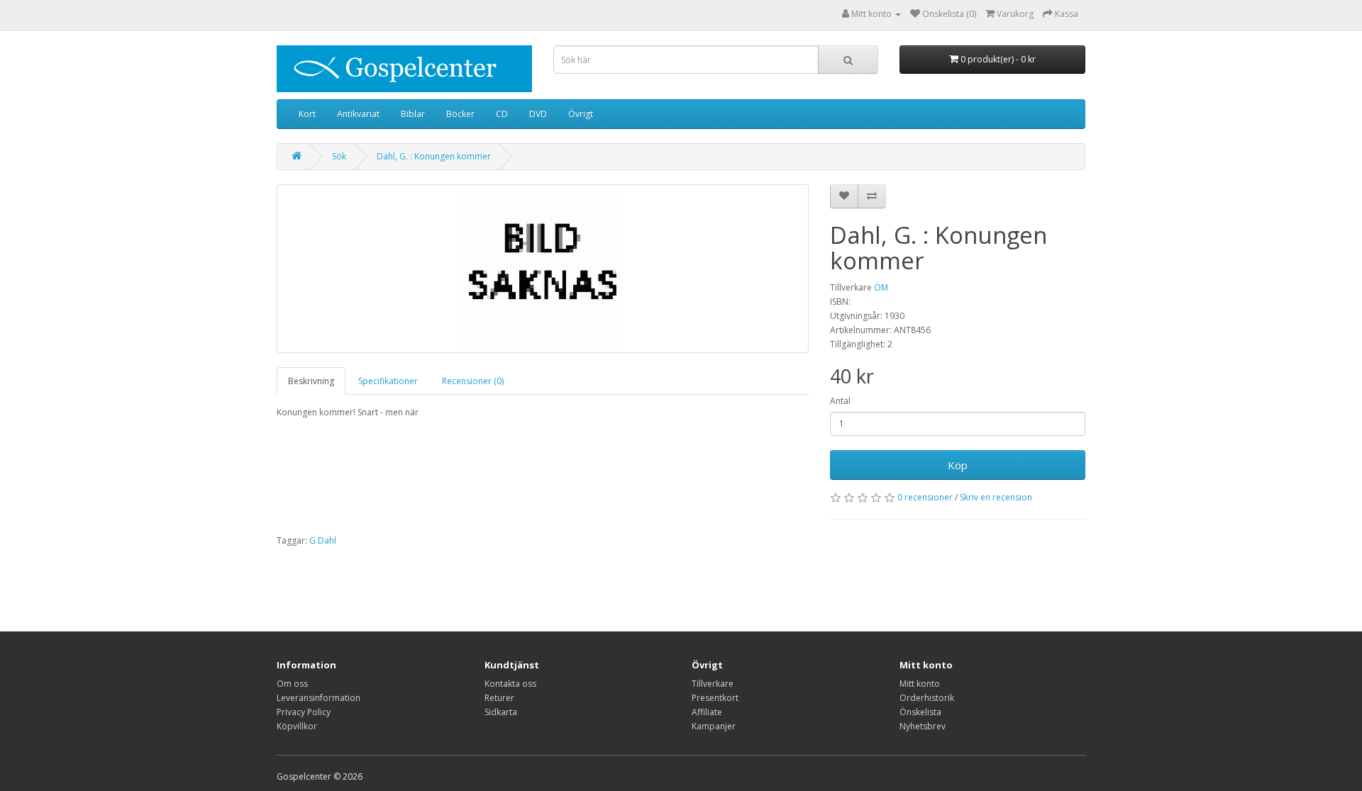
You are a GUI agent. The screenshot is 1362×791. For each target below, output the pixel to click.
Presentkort (715, 698)
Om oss (292, 684)
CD (502, 114)
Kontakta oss (510, 684)
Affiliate (707, 712)
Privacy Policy (304, 712)
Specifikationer (388, 381)
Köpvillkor (297, 726)
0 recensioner (925, 497)
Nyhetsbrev (922, 726)
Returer (499, 698)
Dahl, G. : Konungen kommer (434, 156)
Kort (307, 114)
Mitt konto (919, 684)
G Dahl (322, 540)
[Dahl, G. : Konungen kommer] (543, 268)
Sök (339, 156)
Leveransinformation (318, 698)
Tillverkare (712, 684)
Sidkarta (501, 712)
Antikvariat (358, 114)
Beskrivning (311, 381)
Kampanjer (714, 726)
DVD (538, 114)
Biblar (413, 114)
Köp (958, 465)
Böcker (460, 114)
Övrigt (580, 114)
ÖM (881, 287)
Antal (840, 401)
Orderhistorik (926, 698)
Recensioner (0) (473, 381)
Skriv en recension (996, 497)
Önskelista (920, 712)
